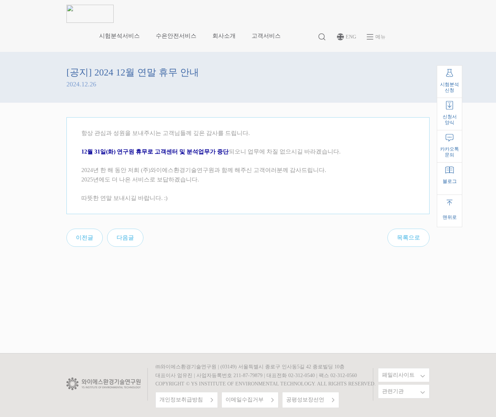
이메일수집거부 (244, 399)
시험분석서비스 (119, 36)
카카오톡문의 (449, 152)
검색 (322, 37)
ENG (351, 37)
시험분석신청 (449, 87)
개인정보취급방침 (181, 399)
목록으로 (408, 237)
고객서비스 (266, 36)
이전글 (84, 237)
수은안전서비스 (176, 36)
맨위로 (450, 217)
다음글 (125, 237)
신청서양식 (450, 119)
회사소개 (224, 36)
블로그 (450, 181)
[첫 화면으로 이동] (90, 13)
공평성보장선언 (305, 399)
